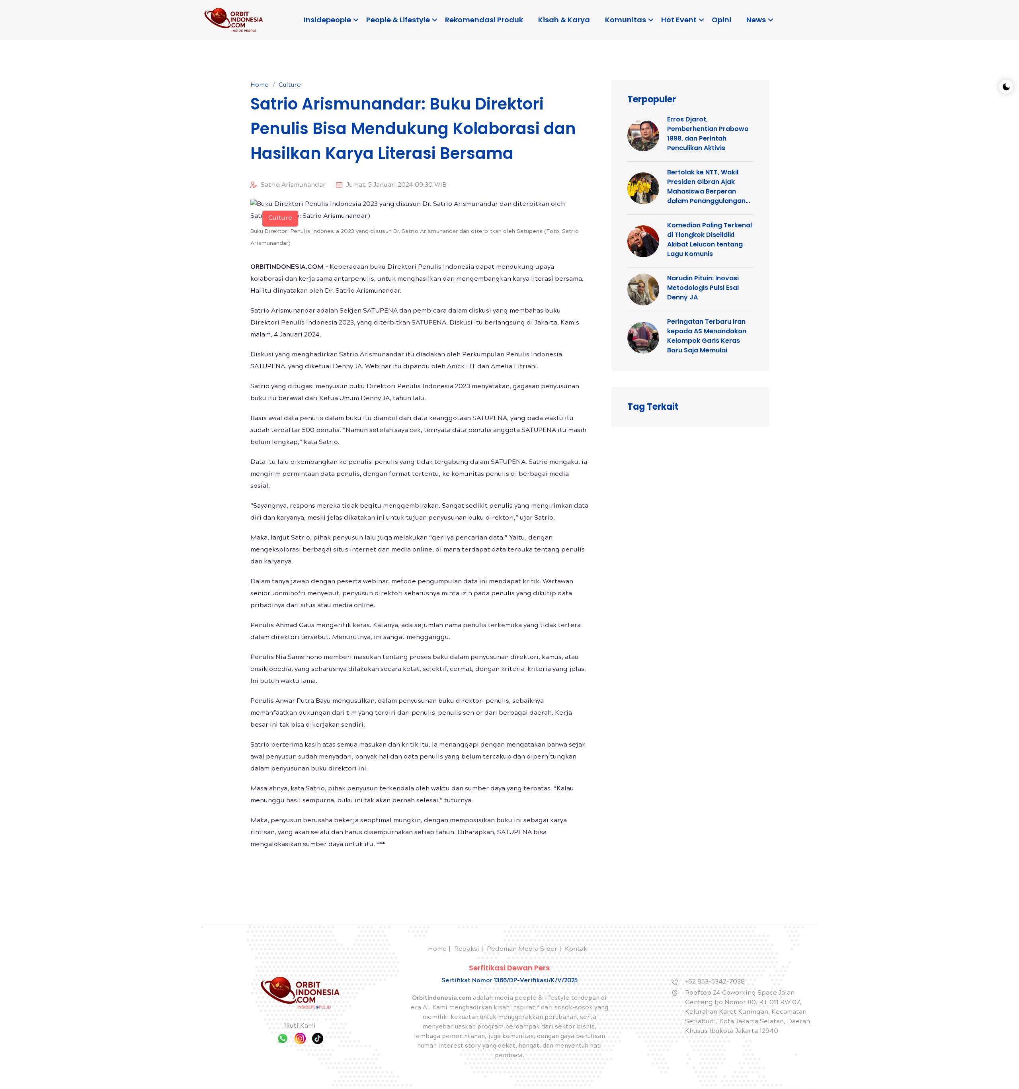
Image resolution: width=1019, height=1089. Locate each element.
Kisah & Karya (564, 20)
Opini (721, 20)
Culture (290, 85)
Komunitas (625, 20)
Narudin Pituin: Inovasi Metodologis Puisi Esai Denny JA (703, 288)
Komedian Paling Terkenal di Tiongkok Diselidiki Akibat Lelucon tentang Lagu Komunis (709, 239)
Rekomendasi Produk (484, 20)
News (756, 20)
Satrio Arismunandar (293, 185)
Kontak (576, 949)
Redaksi (466, 949)
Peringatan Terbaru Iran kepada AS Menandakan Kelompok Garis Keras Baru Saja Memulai (706, 336)
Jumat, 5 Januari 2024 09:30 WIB (396, 185)
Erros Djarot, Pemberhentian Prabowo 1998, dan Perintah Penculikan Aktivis (708, 133)
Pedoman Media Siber (522, 949)
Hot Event (679, 20)
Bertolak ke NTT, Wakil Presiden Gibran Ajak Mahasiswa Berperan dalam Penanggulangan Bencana (706, 187)
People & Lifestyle (398, 20)
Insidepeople (327, 20)
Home (259, 85)
